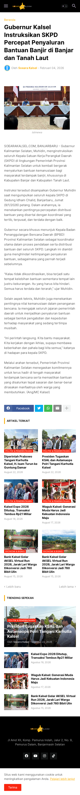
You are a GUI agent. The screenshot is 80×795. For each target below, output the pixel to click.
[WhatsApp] (48, 408)
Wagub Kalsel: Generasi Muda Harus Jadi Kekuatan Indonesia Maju (58, 512)
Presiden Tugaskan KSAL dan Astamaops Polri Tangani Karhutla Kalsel (57, 462)
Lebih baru (13, 586)
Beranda (9, 19)
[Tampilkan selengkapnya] (67, 408)
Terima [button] (12, 787)
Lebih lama (66, 586)
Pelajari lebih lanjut (62, 779)
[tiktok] (53, 756)
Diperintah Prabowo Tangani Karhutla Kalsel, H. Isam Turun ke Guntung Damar (20, 462)
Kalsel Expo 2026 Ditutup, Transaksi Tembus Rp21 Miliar (18, 510)
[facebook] (26, 756)
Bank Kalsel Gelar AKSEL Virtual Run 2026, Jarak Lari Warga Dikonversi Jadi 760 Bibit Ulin (20, 564)
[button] (5, 6)
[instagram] (44, 756)
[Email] (57, 408)
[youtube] (35, 756)
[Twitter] (39, 408)
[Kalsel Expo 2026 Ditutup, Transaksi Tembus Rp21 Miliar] (16, 660)
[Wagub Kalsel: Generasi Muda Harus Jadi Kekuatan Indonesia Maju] (16, 681)
